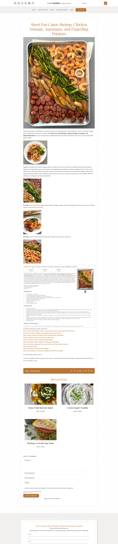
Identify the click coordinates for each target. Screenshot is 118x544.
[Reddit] (77, 371)
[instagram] (15, 3)
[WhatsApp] (83, 371)
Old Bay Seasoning (34, 300)
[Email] (91, 371)
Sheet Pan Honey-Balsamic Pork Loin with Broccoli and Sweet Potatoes (45, 344)
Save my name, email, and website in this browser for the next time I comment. (49, 488)
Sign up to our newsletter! (52, 498)
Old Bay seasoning (37, 318)
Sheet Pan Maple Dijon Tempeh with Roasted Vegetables (41, 342)
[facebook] (22, 3)
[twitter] (25, 3)
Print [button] (85, 292)
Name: (30, 534)
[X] (74, 371)
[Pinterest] (88, 371)
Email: (29, 541)
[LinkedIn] (80, 371)
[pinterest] (32, 3)
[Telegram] (85, 371)
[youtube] (29, 3)
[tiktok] (18, 3)
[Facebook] (71, 371)
